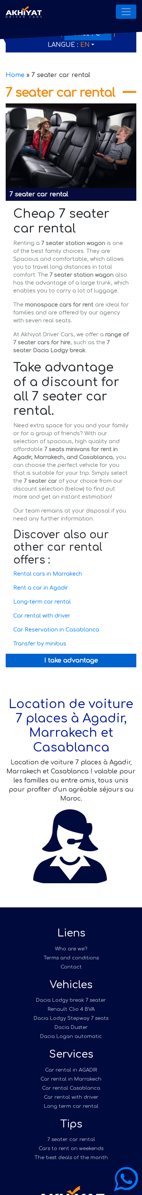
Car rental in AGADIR (71, 1070)
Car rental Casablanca (71, 1088)
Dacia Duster (71, 1027)
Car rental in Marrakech (71, 1079)
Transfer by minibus (39, 644)
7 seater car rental (71, 1139)
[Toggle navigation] (126, 12)
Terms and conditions (71, 958)
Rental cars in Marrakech (47, 574)
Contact (71, 967)
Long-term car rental (42, 602)
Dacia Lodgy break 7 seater (71, 1000)
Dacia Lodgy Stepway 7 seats (71, 1018)
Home (15, 75)
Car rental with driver (41, 616)
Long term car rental (71, 1106)
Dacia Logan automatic (71, 1036)
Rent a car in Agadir (40, 588)
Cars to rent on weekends (71, 1148)
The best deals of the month (71, 1157)
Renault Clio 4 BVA (71, 1009)
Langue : (69, 45)
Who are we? (71, 949)
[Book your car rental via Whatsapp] (126, 1179)
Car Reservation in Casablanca (56, 630)
